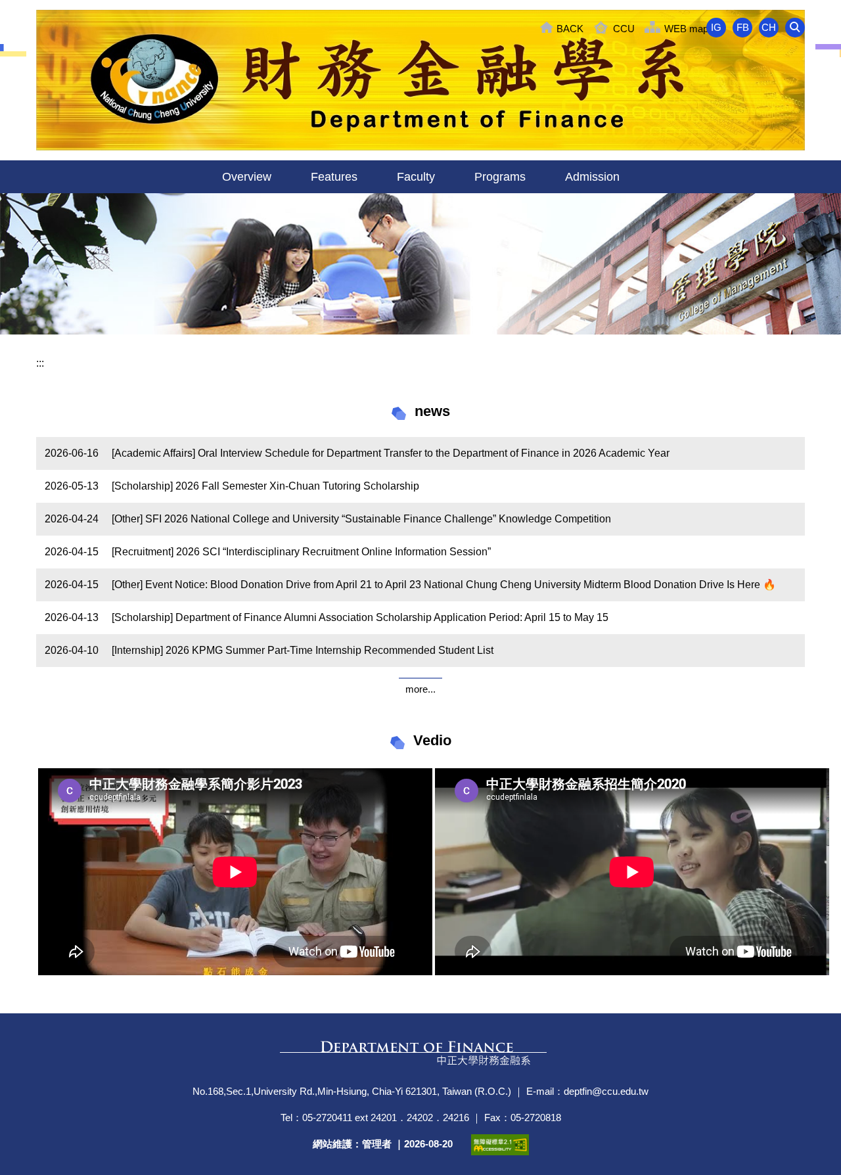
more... (420, 689)
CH (768, 27)
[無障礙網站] (500, 1144)
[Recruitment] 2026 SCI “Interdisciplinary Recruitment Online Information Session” (301, 551)
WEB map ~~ (693, 28)
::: (40, 363)
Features (334, 176)
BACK (570, 28)
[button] (795, 27)
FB (743, 27)
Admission (592, 176)
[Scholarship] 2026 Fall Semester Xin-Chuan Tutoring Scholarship (265, 486)
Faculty (416, 176)
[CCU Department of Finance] (420, 80)
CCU (624, 28)
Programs (500, 176)
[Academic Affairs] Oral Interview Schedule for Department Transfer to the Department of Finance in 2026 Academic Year (391, 453)
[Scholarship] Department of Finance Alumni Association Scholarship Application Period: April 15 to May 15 (360, 617)
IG (716, 27)
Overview (246, 176)
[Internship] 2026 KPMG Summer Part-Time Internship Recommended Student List (302, 650)
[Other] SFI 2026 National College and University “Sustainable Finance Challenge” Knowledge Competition (361, 518)
